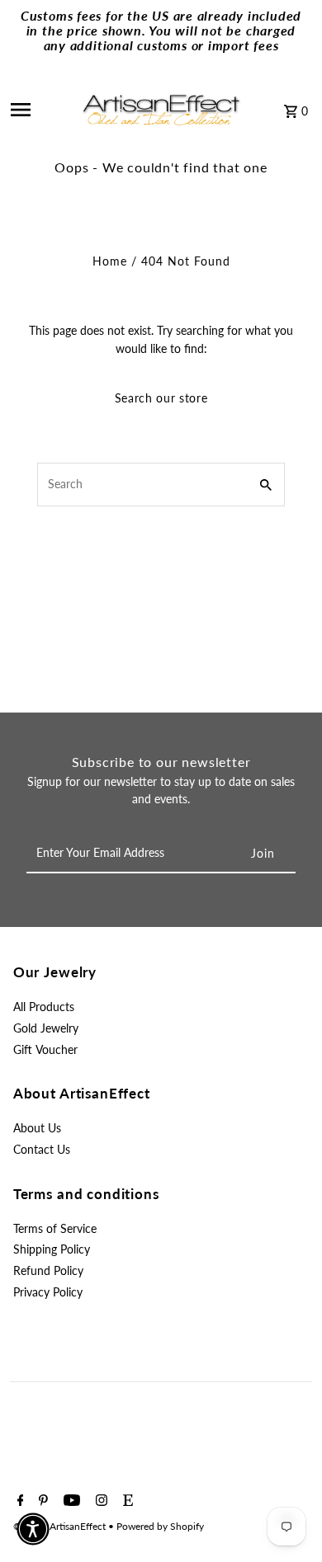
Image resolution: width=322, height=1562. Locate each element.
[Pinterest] (41, 1500)
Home (109, 261)
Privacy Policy (48, 1292)
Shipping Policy (51, 1249)
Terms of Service (55, 1228)
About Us (37, 1128)
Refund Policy (48, 1270)
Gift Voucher (45, 1049)
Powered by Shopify (160, 1526)
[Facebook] (18, 1500)
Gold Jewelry (45, 1028)
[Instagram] (99, 1500)
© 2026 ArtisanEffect (60, 1526)
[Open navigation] (39, 109)
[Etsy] (126, 1500)
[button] (33, 1529)
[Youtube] (69, 1500)
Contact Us (41, 1149)
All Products (43, 1007)
